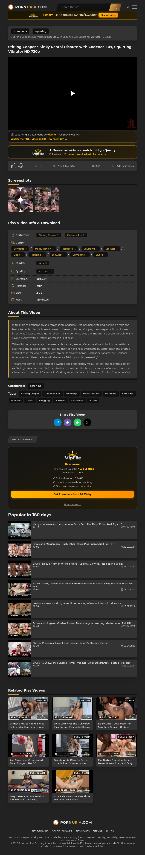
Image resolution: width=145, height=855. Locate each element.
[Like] (13, 165)
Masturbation (43, 248)
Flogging (36, 254)
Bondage (18, 248)
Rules (110, 831)
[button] (127, 7)
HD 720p (44, 271)
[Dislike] (20, 165)
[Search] (115, 7)
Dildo (16, 254)
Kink (41, 263)
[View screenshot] (20, 199)
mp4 (39, 285)
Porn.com (31, 7)
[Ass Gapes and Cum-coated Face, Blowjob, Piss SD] (28, 745)
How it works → (72, 504)
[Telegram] (58, 422)
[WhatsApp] (77, 422)
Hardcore (67, 248)
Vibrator (110, 248)
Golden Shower (62, 831)
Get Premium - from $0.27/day (72, 494)
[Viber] (67, 422)
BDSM (99, 254)
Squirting (40, 31)
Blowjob (57, 254)
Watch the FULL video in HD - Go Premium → (39, 139)
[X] (87, 422)
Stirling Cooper (47, 235)
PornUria (22, 31)
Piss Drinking (40, 831)
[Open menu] (134, 7)
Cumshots (78, 254)
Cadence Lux (74, 235)
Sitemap (98, 831)
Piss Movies (82, 831)
